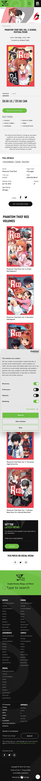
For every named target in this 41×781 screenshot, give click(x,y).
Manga (23, 600)
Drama (4, 611)
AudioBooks (7, 633)
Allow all (20, 415)
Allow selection (20, 421)
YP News (4, 707)
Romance (4, 622)
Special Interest (6, 630)
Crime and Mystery (8, 162)
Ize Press (22, 718)
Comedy (18, 162)
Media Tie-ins (24, 654)
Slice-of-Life (25, 162)
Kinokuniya (7, 126)
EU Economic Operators (8, 723)
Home (4, 26)
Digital (5, 668)
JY (20, 713)
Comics (23, 633)
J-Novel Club (23, 721)
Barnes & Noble (27, 120)
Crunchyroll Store (28, 126)
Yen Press (23, 708)
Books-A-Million (9, 123)
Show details (30, 409)
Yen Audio (23, 716)
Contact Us (5, 726)
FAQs (3, 718)
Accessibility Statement (20, 773)
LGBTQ (4, 619)
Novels (9, 26)
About (4, 712)
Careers (4, 715)
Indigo (24, 123)
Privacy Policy (19, 743)
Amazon (7, 120)
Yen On (22, 710)
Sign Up (30, 736)
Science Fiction (6, 624)
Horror (4, 616)
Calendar (4, 710)
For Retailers (5, 720)
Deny (20, 427)
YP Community (6, 704)
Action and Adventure (8, 603)
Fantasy (4, 614)
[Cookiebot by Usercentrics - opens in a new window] (30, 352)
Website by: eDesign (20, 777)
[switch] (36, 389)
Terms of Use (31, 743)
